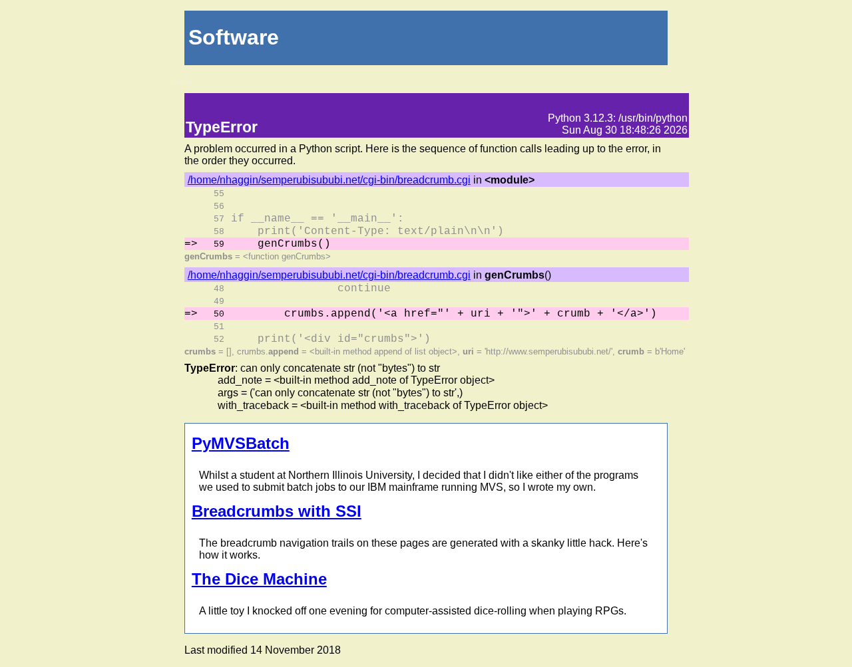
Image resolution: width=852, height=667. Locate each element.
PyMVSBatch (241, 443)
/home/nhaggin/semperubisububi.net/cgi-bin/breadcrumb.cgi (329, 180)
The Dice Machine (259, 579)
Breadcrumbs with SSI (276, 511)
